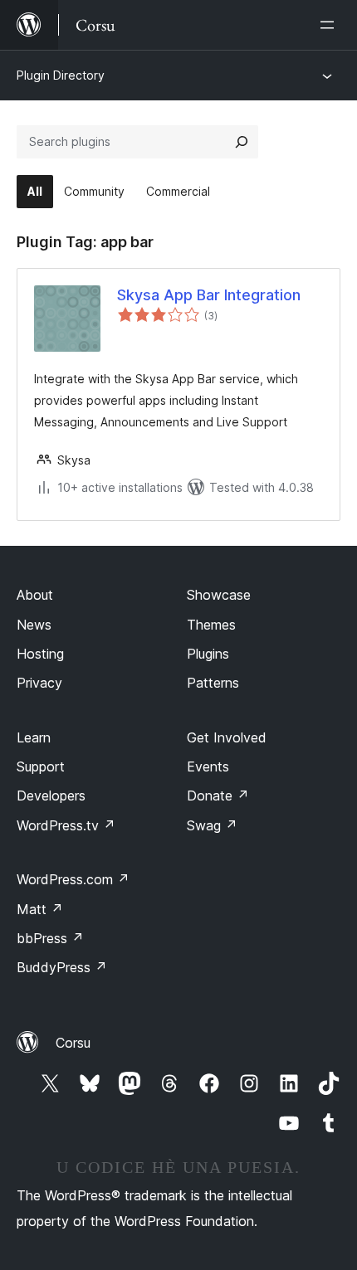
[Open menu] (330, 25)
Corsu (73, 1042)
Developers (51, 795)
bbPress (50, 938)
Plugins (208, 653)
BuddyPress (62, 967)
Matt (40, 909)
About (35, 594)
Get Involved (227, 737)
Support (41, 766)
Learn (34, 737)
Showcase (219, 594)
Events (208, 766)
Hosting (40, 653)
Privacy (39, 682)
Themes (211, 624)
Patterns (213, 682)
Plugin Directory (61, 75)
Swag (212, 825)
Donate (218, 795)
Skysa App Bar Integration (209, 295)
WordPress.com (73, 879)
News (34, 624)
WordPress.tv (66, 825)
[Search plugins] (241, 141)
